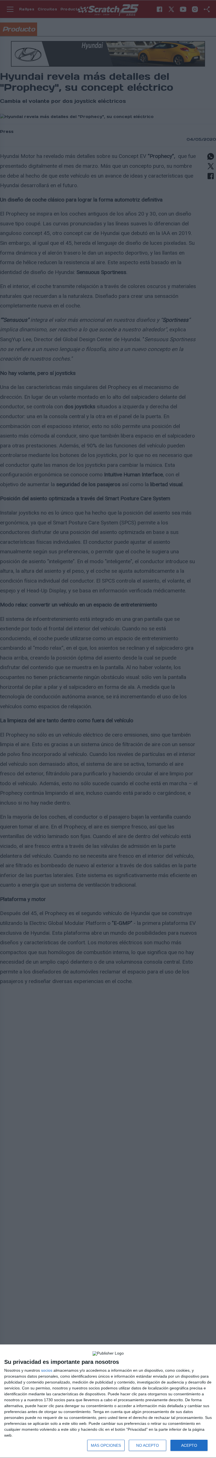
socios (46, 1370)
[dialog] (108, 1401)
